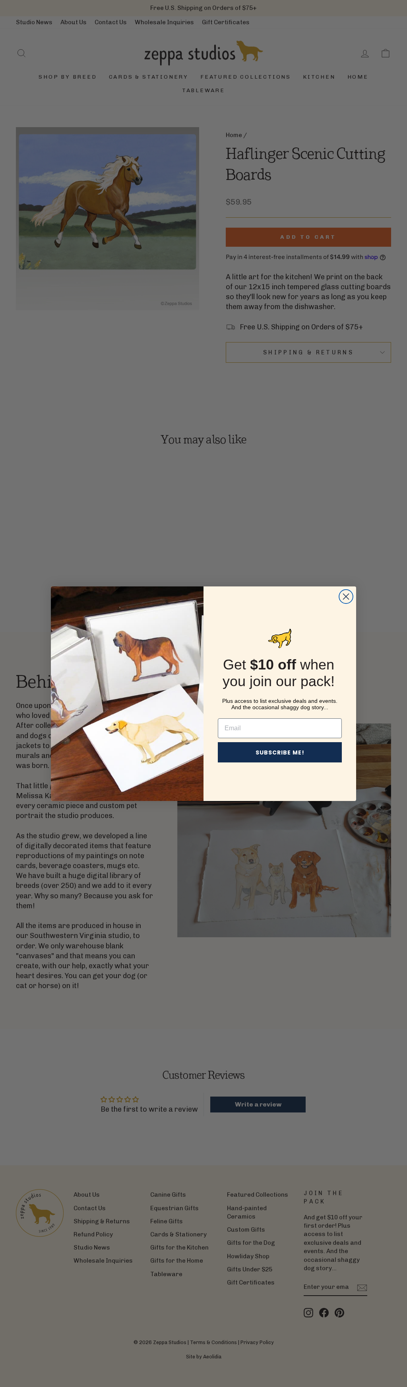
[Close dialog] (346, 597)
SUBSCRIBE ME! (280, 752)
